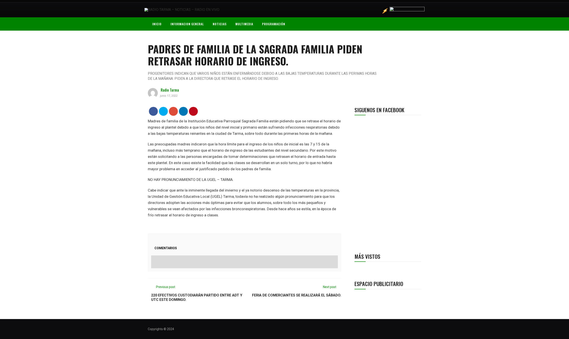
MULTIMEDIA (244, 24)
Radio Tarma (170, 90)
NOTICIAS (219, 24)
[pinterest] (193, 111)
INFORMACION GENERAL (187, 24)
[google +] (173, 111)
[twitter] (163, 111)
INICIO (157, 24)
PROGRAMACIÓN (273, 24)
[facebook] (153, 111)
